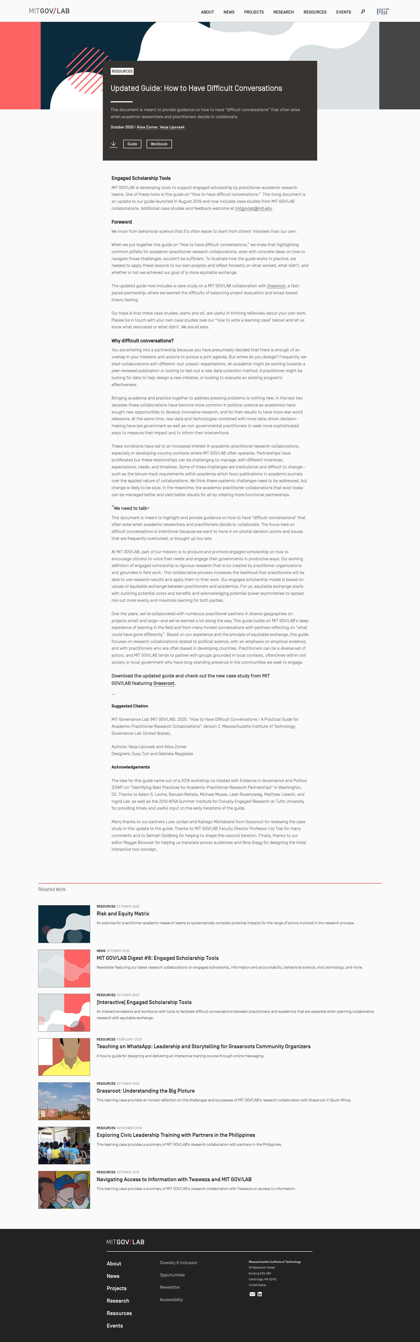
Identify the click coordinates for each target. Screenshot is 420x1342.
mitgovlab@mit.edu (253, 208)
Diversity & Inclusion (178, 1262)
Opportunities (172, 1274)
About (207, 12)
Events (343, 12)
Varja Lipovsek (172, 127)
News (229, 12)
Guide (132, 144)
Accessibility (171, 1299)
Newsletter (170, 1287)
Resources (315, 12)
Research (283, 12)
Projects (254, 12)
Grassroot (276, 285)
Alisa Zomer (147, 127)
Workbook (159, 144)
